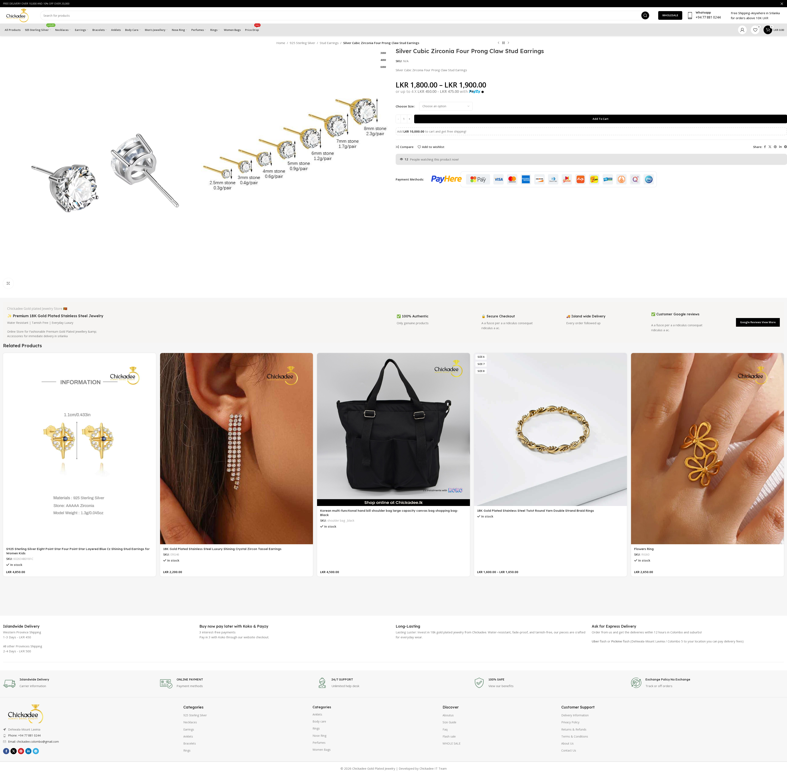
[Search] (645, 15)
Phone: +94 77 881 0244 (24, 735)
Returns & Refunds (573, 729)
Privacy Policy (570, 722)
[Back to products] (503, 43)
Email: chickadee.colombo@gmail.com (33, 742)
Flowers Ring (644, 549)
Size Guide (449, 722)
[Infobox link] (21, 626)
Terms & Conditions (574, 736)
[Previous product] (498, 43)
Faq (445, 729)
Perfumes (319, 743)
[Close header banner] (782, 3)
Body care (319, 721)
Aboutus (448, 715)
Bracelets (189, 743)
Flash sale (449, 736)
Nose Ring (319, 736)
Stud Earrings (329, 43)
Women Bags (322, 750)
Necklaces (190, 722)
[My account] (742, 30)
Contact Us (568, 750)
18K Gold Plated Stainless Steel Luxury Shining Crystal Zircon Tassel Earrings (222, 549)
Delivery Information (575, 715)
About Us (567, 743)
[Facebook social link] (764, 147)
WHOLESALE (670, 15)
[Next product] (508, 43)
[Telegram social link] (36, 751)
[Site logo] (17, 15)
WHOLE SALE (451, 743)
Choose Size (405, 106)
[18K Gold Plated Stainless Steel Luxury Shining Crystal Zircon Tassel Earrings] (236, 448)
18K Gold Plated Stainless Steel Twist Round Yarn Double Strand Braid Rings (535, 511)
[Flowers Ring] (707, 448)
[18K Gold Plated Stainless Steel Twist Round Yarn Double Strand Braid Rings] (550, 429)
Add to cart (600, 119)
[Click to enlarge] (8, 283)
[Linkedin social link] (780, 147)
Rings (187, 750)
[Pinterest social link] (775, 147)
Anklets (188, 736)
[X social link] (770, 147)
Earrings (188, 729)
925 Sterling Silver (302, 43)
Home (280, 43)
